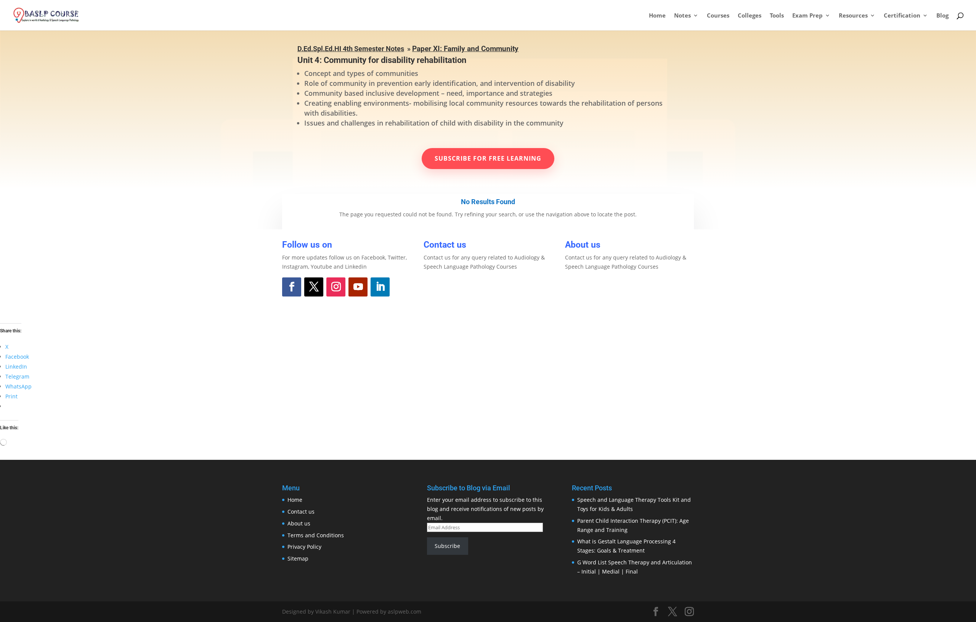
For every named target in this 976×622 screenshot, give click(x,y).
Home (657, 16)
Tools (777, 16)
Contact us (301, 511)
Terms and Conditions (315, 535)
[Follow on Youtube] (358, 286)
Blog (942, 16)
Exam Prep (807, 16)
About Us (590, 288)
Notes (682, 16)
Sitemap (297, 558)
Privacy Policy (304, 546)
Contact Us (452, 288)
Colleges (749, 16)
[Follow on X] (313, 286)
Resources (853, 16)
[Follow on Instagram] (335, 286)
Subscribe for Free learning (488, 158)
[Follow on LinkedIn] (380, 286)
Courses (718, 16)
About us (298, 523)
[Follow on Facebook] (291, 286)
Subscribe (447, 545)
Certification (902, 16)
